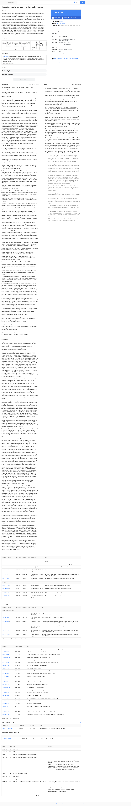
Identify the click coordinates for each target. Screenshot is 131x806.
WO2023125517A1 (7, 687)
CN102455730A (6, 665)
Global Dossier (67, 62)
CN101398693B (6, 692)
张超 (57, 23)
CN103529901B (6, 706)
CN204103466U (6, 564)
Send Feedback (55, 803)
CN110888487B (6, 684)
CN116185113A (6, 711)
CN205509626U (6, 660)
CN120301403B (6, 634)
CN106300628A (6, 700)
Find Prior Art (66, 17)
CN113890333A (6, 651)
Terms (71, 803)
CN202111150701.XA (7, 728)
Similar (74, 17)
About (48, 803)
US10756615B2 (6, 668)
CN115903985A (6, 673)
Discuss (72, 62)
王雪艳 (63, 23)
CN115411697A (6, 679)
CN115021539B (6, 617)
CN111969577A (6, 574)
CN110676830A (6, 670)
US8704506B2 (6, 662)
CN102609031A (6, 681)
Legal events (72, 58)
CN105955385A (6, 714)
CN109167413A (6, 566)
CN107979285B (6, 703)
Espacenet (60, 62)
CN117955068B (6, 626)
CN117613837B (6, 621)
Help (83, 803)
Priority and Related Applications (65, 59)
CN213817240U (6, 595)
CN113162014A (6, 578)
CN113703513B (6, 649)
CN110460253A (6, 698)
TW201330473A (6, 676)
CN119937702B (6, 630)
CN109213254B (6, 585)
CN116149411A (6, 709)
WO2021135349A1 (7, 657)
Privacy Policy (77, 803)
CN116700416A (6, 690)
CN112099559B (6, 695)
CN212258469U (6, 592)
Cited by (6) (66, 58)
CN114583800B (6, 613)
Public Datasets (64, 803)
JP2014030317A (6, 560)
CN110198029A (6, 569)
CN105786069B (6, 654)
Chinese (61, 21)
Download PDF (57, 17)
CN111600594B (6, 588)
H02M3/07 (6, 56)
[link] (24, 59)
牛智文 (60, 23)
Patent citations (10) (58, 58)
